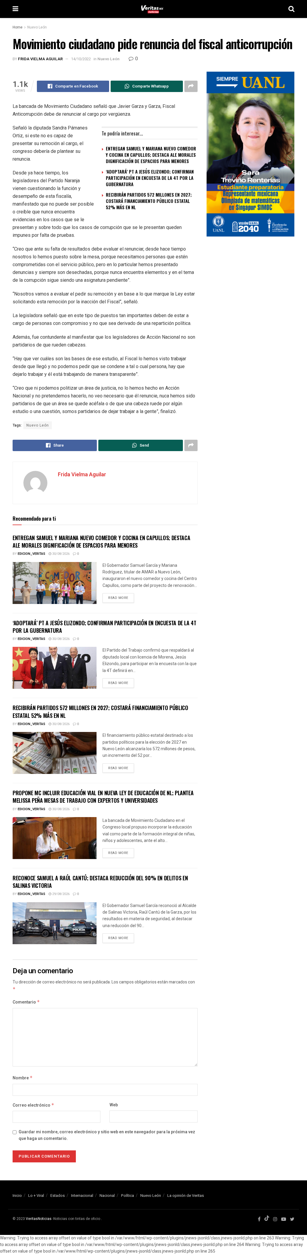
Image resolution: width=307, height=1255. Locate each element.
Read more (118, 597)
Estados (57, 1195)
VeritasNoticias (39, 1218)
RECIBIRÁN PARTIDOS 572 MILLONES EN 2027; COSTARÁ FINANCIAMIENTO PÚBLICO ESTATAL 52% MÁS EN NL (149, 200)
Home (17, 27)
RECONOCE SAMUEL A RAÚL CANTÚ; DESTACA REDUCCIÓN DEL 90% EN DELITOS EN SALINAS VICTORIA (100, 881)
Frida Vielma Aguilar (40, 59)
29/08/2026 (60, 894)
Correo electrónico (33, 1105)
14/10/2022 (81, 59)
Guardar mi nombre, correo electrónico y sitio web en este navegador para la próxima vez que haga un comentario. (107, 1135)
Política (127, 1195)
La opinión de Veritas (185, 1195)
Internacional (82, 1195)
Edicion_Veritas (31, 553)
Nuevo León (37, 27)
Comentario (26, 1002)
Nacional (107, 1195)
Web (113, 1105)
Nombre (23, 1078)
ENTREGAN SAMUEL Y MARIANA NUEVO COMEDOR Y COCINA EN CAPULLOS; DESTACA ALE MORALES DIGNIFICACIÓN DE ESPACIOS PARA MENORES (151, 154)
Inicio (17, 1195)
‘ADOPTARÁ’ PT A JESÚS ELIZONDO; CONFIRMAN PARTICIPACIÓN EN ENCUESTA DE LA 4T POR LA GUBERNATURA (150, 177)
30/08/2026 (60, 553)
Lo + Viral (36, 1195)
